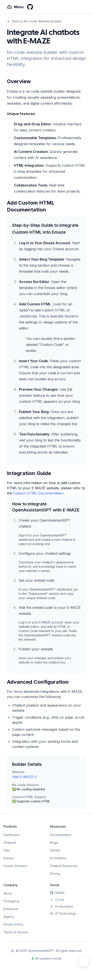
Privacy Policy (13, 924)
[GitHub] (30, 7)
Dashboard (11, 835)
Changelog (11, 901)
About (7, 893)
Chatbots (9, 842)
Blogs (54, 842)
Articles (55, 850)
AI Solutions (58, 858)
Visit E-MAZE (23, 777)
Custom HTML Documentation (38, 493)
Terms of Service (15, 932)
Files (6, 850)
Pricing (55, 873)
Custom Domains (15, 866)
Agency (8, 916)
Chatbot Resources (63, 866)
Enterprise (10, 909)
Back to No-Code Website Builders (37, 21)
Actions (8, 858)
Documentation (60, 835)
